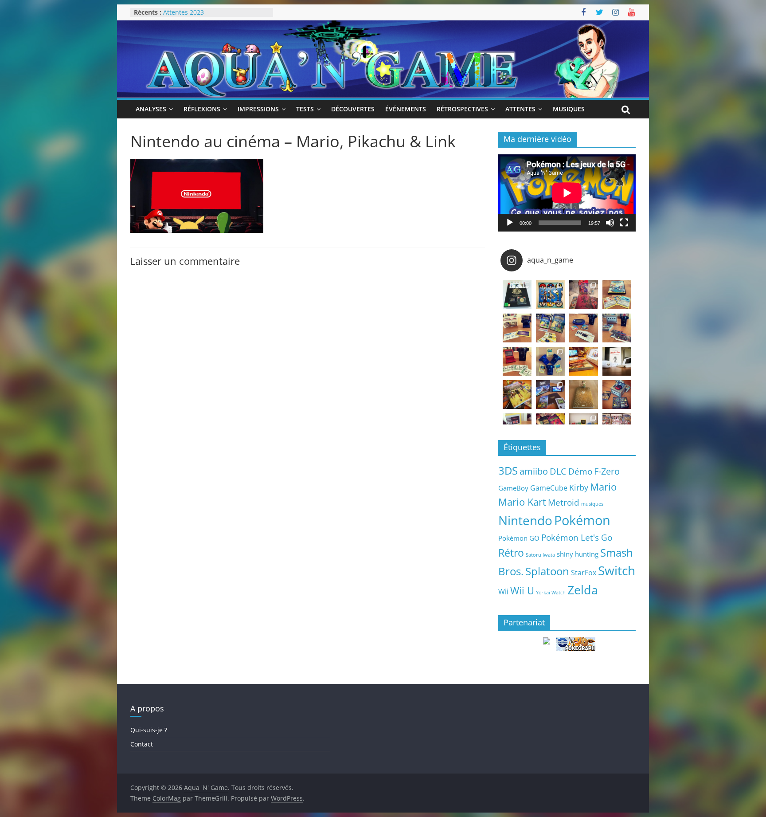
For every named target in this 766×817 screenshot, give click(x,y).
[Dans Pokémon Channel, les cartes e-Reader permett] (550, 328)
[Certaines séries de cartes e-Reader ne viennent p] (583, 328)
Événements (405, 109)
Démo (580, 471)
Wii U (522, 590)
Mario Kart (522, 501)
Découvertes (353, 109)
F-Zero (607, 471)
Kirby (578, 487)
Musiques (569, 109)
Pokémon (582, 520)
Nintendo (525, 520)
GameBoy (513, 487)
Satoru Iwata (540, 555)
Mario (603, 486)
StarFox (583, 572)
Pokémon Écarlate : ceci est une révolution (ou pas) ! (210, 16)
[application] (567, 193)
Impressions (258, 109)
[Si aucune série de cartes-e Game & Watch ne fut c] (517, 328)
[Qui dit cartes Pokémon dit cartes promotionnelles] (616, 294)
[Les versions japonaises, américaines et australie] (517, 361)
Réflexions (202, 109)
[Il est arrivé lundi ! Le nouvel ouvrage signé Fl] (583, 394)
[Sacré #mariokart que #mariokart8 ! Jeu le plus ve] (583, 361)
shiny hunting (577, 554)
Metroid (563, 502)
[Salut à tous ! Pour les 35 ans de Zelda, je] (550, 394)
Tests (305, 109)
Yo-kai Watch (551, 592)
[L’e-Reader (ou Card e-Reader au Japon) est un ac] (550, 361)
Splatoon (547, 571)
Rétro (511, 553)
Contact (141, 744)
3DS (508, 470)
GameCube (548, 488)
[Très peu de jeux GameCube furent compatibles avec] (616, 328)
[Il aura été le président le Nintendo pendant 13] (616, 361)
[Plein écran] (624, 222)
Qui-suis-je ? (148, 730)
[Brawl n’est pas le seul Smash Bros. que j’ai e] (616, 394)
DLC (558, 471)
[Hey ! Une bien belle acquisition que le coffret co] (550, 294)
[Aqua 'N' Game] (383, 26)
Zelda (582, 590)
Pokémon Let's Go (576, 537)
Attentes (520, 109)
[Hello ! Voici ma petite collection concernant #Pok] (583, 294)
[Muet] (610, 222)
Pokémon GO (518, 538)
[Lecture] (509, 222)
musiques (592, 504)
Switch (616, 570)
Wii (503, 591)
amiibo (534, 471)
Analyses (151, 109)
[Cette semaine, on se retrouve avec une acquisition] (517, 394)
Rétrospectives (462, 109)
